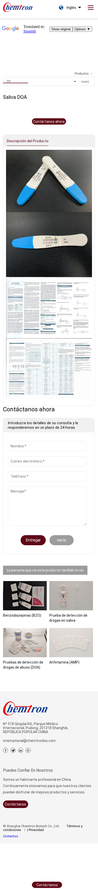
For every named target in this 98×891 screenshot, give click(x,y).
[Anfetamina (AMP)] (71, 642)
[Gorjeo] (13, 750)
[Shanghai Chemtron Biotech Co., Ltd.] (17, 6)
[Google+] (28, 750)
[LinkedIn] (20, 750)
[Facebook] (5, 750)
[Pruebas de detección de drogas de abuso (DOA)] (25, 642)
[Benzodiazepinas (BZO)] (25, 595)
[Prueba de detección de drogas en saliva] (71, 595)
